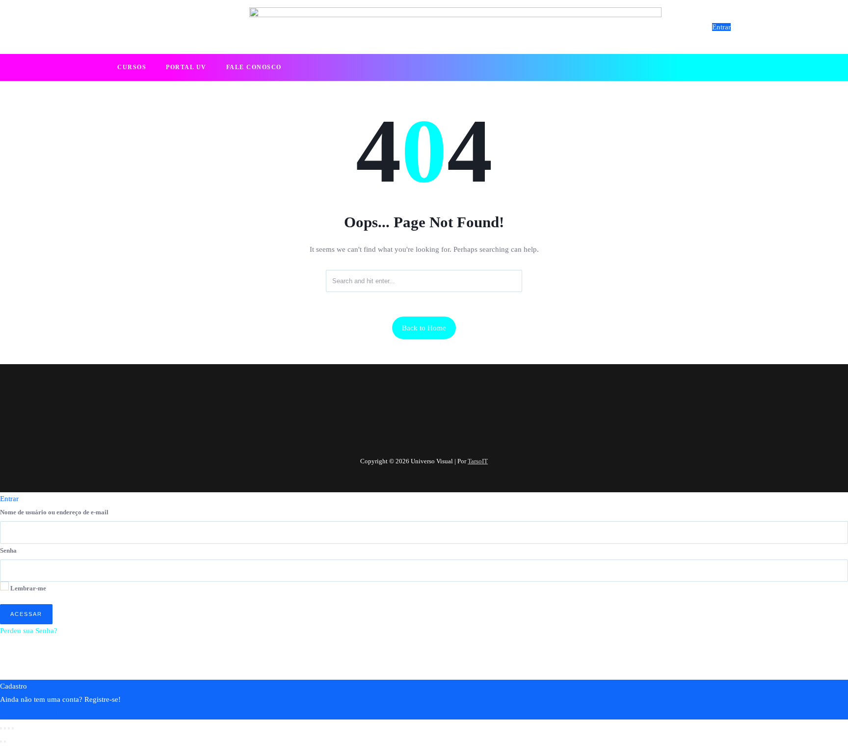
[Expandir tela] (5, 728)
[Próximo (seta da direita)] (5, 742)
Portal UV (186, 67)
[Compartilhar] (9, 728)
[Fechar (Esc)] (13, 728)
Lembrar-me (27, 588)
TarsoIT (478, 461)
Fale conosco (254, 67)
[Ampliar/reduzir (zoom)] (1, 728)
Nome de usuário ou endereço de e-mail (54, 512)
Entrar (721, 27)
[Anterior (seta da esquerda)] (1, 742)
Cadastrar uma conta (31, 713)
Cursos (131, 67)
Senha (8, 550)
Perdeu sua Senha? (28, 631)
